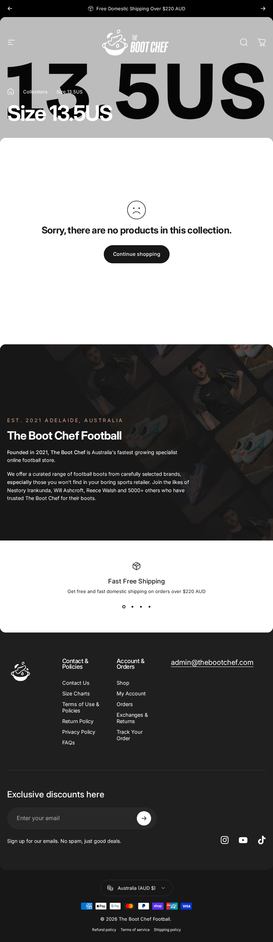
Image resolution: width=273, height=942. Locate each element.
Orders (125, 704)
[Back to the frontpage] (10, 91)
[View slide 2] (132, 607)
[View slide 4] (149, 607)
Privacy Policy (78, 732)
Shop (123, 683)
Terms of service (135, 929)
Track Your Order (130, 735)
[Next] (263, 8)
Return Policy (77, 721)
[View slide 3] (140, 607)
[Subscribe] (144, 818)
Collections (35, 92)
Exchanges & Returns (132, 718)
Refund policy (104, 929)
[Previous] (10, 8)
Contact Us (76, 683)
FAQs (68, 742)
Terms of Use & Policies (80, 707)
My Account (131, 693)
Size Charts (76, 693)
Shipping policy (167, 929)
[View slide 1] (123, 607)
